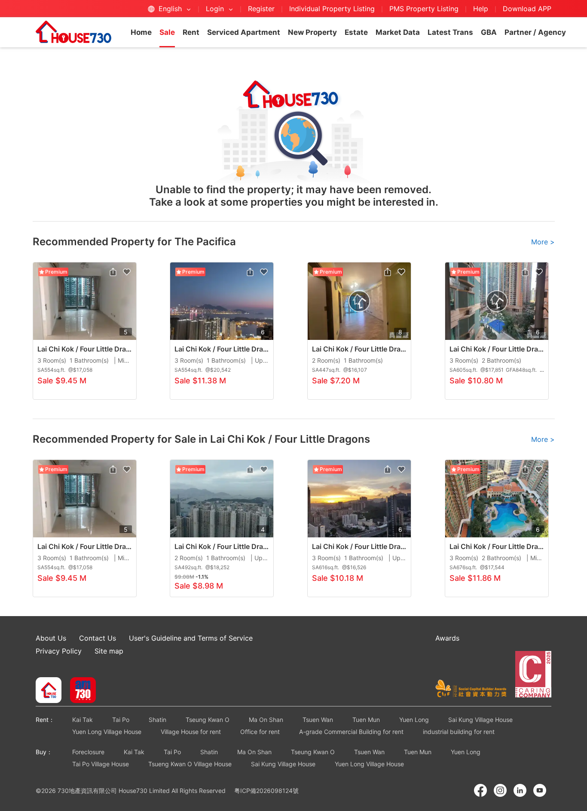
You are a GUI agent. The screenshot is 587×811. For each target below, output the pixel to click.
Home (141, 32)
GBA (489, 32)
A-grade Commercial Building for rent (351, 731)
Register (261, 8)
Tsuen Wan (318, 719)
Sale (167, 32)
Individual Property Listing (332, 8)
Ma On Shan (266, 719)
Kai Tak (82, 719)
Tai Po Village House (100, 764)
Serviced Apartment (243, 32)
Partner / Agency (535, 32)
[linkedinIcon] (520, 790)
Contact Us (97, 638)
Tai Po (120, 719)
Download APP (527, 8)
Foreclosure (88, 751)
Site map (109, 651)
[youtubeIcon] (539, 790)
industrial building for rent (459, 731)
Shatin (157, 719)
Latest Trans (450, 32)
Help (481, 8)
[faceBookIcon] (480, 790)
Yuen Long (414, 719)
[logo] (73, 32)
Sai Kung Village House (480, 719)
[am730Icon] (80, 691)
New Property (312, 32)
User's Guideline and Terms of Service (191, 638)
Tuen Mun (366, 719)
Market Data (398, 32)
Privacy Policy (59, 651)
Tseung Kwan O (207, 719)
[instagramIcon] (500, 790)
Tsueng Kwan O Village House (190, 764)
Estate (356, 32)
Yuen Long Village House (106, 731)
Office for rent (260, 731)
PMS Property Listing (424, 8)
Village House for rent (191, 731)
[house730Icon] (48, 691)
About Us (51, 638)
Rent (191, 32)
